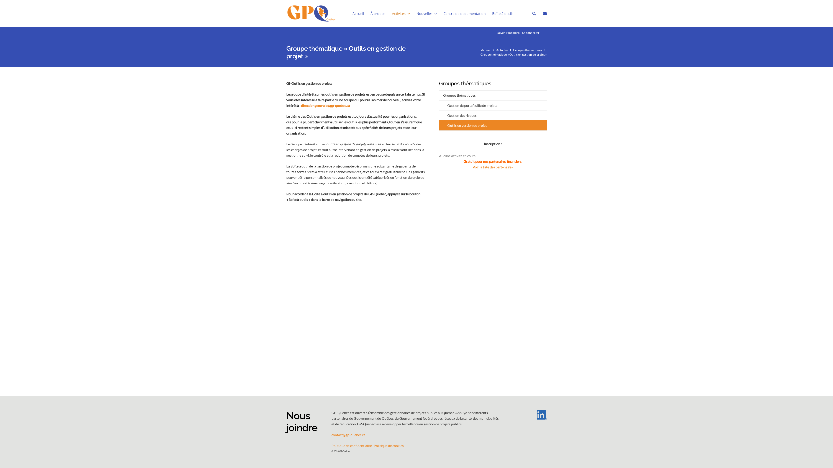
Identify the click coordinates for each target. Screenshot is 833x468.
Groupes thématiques (459, 95)
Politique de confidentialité (351, 446)
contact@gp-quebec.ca (348, 435)
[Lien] (545, 13)
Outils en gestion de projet (467, 125)
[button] (408, 13)
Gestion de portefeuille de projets (472, 105)
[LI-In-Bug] (529, 415)
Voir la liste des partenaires (493, 167)
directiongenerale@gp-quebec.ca (325, 105)
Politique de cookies (389, 446)
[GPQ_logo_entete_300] (311, 13)
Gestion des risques (462, 115)
